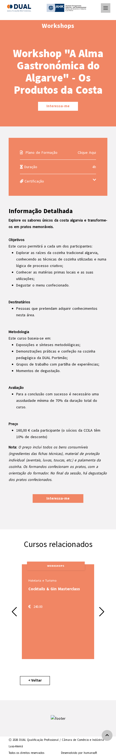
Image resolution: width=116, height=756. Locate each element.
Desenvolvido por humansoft (79, 753)
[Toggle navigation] (105, 8)
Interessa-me (58, 106)
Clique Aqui (87, 152)
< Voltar (35, 680)
